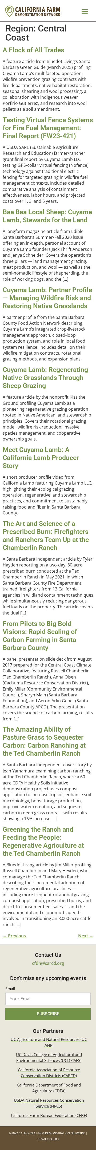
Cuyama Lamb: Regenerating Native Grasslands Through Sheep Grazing (45, 378)
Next (85, 936)
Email (10, 989)
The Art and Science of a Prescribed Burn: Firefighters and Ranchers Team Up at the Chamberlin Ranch (46, 536)
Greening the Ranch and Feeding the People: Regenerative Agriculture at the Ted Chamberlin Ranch (43, 841)
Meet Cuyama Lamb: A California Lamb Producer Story (41, 458)
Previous (14, 936)
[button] (84, 11)
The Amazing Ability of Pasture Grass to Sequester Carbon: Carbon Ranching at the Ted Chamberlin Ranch (44, 741)
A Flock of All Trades (33, 50)
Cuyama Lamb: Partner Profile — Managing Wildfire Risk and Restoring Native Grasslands (47, 298)
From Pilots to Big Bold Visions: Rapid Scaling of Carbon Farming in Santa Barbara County (40, 636)
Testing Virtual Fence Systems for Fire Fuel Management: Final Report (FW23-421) (48, 128)
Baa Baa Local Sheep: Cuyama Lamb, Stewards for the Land (47, 216)
